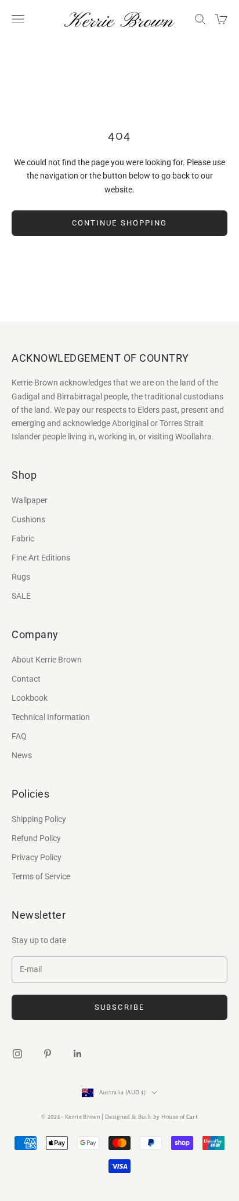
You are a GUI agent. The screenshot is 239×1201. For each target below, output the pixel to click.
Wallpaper (30, 500)
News (22, 755)
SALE (21, 595)
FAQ (19, 736)
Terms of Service (41, 876)
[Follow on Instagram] (17, 1054)
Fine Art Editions (41, 557)
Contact (26, 678)
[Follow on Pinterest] (47, 1054)
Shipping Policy (39, 819)
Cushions (28, 519)
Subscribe (119, 1007)
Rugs (21, 576)
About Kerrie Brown (47, 659)
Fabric (23, 538)
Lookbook (30, 698)
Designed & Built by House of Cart (151, 1116)
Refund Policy (36, 838)
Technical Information (51, 717)
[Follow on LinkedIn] (78, 1054)
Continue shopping (119, 223)
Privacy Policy (36, 857)
